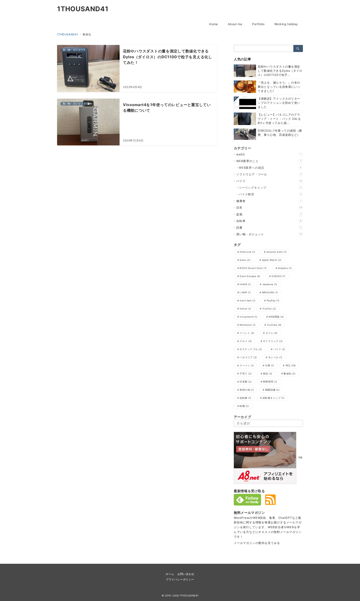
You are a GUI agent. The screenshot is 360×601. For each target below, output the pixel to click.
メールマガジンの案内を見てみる (257, 543)
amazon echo (276, 251)
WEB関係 (276, 316)
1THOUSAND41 (83, 9)
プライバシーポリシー (180, 579)
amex (245, 260)
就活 (267, 373)
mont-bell (247, 300)
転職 (244, 406)
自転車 (269, 221)
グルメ (245, 341)
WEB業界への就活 (270, 167)
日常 (269, 207)
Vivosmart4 (248, 316)
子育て (245, 373)
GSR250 (278, 276)
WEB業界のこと (268, 161)
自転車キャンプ (273, 398)
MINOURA (270, 292)
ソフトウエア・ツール (268, 174)
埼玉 (290, 365)
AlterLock (247, 251)
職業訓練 (272, 389)
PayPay (273, 300)
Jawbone (269, 284)
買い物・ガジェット (269, 234)
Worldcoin (247, 324)
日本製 (245, 381)
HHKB (245, 284)
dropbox (285, 268)
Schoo (245, 308)
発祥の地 (247, 389)
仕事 (269, 365)
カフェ (272, 333)
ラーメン (247, 365)
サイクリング (273, 341)
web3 (268, 154)
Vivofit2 (269, 308)
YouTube (274, 324)
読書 (269, 227)
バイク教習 (270, 194)
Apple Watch (271, 260)
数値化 (289, 373)
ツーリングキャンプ (270, 187)
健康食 (268, 201)
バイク (269, 181)
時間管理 (270, 381)
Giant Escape (250, 276)
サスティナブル (251, 349)
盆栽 (268, 214)
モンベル (275, 357)
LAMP (245, 292)
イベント (247, 333)
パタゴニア (248, 357)
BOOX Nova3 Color (253, 268)
